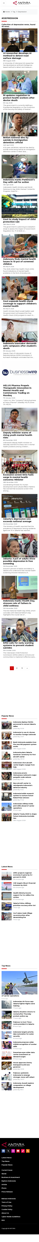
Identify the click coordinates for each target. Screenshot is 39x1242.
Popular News (8, 716)
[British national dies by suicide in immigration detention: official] (19, 124)
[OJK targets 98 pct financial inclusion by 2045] (7, 886)
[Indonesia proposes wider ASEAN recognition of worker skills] (7, 1045)
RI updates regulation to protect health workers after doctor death (19, 98)
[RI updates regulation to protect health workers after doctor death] (19, 82)
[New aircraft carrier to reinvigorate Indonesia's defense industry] (7, 786)
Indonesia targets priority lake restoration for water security (23, 1034)
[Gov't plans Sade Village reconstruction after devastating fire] (7, 916)
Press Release (7, 1192)
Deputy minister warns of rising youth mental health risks (17, 435)
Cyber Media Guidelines (11, 1217)
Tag (13, 12)
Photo (4, 1188)
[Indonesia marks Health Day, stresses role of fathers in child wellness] (19, 588)
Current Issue (7, 1170)
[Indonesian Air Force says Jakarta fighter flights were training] (7, 1005)
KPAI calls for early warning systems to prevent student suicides (18, 645)
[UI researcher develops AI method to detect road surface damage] (19, 40)
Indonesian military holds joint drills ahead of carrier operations (23, 806)
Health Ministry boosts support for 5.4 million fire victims (23, 895)
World (4, 1174)
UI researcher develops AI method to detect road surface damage (17, 55)
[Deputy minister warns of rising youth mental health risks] (19, 419)
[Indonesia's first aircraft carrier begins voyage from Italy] (7, 766)
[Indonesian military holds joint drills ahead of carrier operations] (7, 807)
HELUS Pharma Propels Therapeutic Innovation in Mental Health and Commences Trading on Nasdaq (17, 390)
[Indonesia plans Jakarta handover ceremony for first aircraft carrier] (7, 755)
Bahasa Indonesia (9, 1199)
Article (4, 1184)
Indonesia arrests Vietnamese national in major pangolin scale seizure (25, 775)
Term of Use (6, 1202)
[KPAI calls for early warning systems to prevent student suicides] (19, 630)
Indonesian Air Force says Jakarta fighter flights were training (24, 1004)
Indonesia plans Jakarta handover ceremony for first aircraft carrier (24, 755)
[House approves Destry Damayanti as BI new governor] (7, 1066)
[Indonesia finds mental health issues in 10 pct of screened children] (19, 246)
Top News (6, 966)
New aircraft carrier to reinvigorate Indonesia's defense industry (22, 785)
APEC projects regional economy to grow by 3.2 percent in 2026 (22, 875)
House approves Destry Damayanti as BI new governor (22, 1065)
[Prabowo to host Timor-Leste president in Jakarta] (7, 1025)
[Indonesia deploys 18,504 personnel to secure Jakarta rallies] (7, 725)
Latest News (7, 867)
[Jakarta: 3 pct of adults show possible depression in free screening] (19, 545)
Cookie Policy (7, 1209)
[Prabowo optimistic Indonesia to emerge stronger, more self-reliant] (7, 1076)
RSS (3, 1220)
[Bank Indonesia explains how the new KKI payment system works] (7, 745)
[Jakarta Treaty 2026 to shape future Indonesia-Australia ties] (7, 817)
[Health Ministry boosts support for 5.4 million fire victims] (7, 896)
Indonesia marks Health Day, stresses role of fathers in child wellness (19, 603)
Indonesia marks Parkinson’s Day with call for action (19, 180)
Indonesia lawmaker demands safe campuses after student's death (20, 346)
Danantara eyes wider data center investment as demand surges (24, 1055)
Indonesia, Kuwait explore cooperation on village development (23, 1085)
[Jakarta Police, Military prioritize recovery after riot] (7, 906)
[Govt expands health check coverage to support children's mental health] (19, 288)
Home (7, 12)
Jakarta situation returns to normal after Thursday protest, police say (24, 1014)
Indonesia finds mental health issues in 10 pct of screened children (19, 261)
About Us (5, 1213)
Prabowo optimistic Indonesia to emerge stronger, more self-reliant (23, 1075)
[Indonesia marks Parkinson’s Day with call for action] (19, 166)
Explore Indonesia (9, 1181)
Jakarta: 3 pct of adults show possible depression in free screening (19, 561)
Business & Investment (11, 1177)
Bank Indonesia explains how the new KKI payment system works (24, 744)
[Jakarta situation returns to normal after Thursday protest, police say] (7, 1015)
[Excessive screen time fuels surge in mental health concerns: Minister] (19, 462)
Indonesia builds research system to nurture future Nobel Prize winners (23, 796)
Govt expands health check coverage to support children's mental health (20, 303)
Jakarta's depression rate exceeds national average (17, 520)
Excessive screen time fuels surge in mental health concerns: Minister (18, 477)
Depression (22, 12)
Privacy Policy (7, 1206)
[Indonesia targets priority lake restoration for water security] (7, 1035)
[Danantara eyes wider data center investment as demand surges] (7, 1055)
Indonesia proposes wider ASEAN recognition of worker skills (25, 1044)
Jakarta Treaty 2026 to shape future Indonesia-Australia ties (25, 816)
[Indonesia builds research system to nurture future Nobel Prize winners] (7, 796)
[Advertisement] (19, 693)
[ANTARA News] (21, 3)
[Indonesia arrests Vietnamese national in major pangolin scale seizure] (7, 776)
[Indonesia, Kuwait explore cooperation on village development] (7, 1086)
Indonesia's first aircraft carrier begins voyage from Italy (24, 765)
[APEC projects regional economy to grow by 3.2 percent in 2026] (7, 876)
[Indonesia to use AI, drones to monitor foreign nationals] (7, 735)
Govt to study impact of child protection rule (19, 220)
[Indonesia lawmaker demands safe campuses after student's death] (19, 330)
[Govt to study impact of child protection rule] (19, 206)
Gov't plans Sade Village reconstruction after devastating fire (22, 915)
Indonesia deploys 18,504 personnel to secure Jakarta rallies (24, 724)
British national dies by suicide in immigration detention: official (15, 140)
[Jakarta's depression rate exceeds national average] (19, 506)
